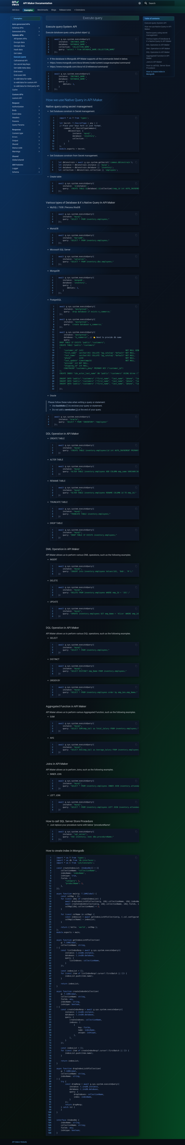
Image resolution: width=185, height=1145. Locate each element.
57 (49, 1001)
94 (49, 1097)
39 (49, 955)
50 (49, 983)
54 (49, 994)
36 (49, 947)
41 (49, 960)
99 (49, 1109)
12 (53, 146)
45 (49, 971)
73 (49, 1043)
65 (49, 1022)
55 (49, 996)
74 (49, 1045)
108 (49, 1133)
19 (53, 352)
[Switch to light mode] (139, 3)
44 (49, 968)
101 (49, 1115)
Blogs (53, 10)
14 (53, 340)
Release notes (65, 10)
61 (49, 1012)
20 (53, 355)
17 (53, 347)
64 (49, 1019)
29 (53, 378)
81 (49, 1063)
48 (49, 978)
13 (53, 149)
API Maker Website (19, 1142)
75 (49, 1048)
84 (49, 1071)
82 (49, 1066)
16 (53, 345)
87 (49, 1079)
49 (49, 981)
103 (49, 1120)
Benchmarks (43, 10)
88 (49, 1081)
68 (49, 1030)
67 (49, 1027)
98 (49, 1107)
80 (49, 1061)
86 (49, 1076)
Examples (28, 10)
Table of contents (152, 18)
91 (49, 1089)
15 (53, 342)
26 (53, 370)
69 (49, 1032)
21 (53, 358)
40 (49, 958)
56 (49, 999)
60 (49, 1009)
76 (49, 1050)
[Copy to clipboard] (136, 39)
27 (53, 373)
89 (49, 1084)
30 (53, 381)
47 (49, 976)
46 (49, 973)
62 (49, 1014)
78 (49, 1055)
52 (49, 989)
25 (53, 368)
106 (49, 1127)
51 (49, 986)
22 (53, 360)
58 (49, 1004)
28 (53, 376)
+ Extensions (79, 10)
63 (49, 1017)
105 (49, 1125)
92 (49, 1091)
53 (49, 991)
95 (49, 1099)
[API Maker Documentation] (15, 3)
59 (49, 1007)
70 (49, 1035)
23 (53, 363)
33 (53, 389)
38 (49, 953)
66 (49, 1025)
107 (49, 1130)
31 (53, 383)
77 (49, 1053)
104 (49, 1122)
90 (49, 1086)
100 (49, 1112)
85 (49, 1073)
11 (53, 143)
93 (49, 1094)
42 (49, 963)
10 (53, 141)
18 (53, 350)
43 (49, 965)
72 (49, 1040)
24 (53, 365)
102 (49, 1117)
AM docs (15, 10)
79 (49, 1058)
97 (49, 1104)
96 (49, 1102)
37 (49, 950)
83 (49, 1068)
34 (49, 942)
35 (49, 945)
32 (53, 386)
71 (49, 1037)
